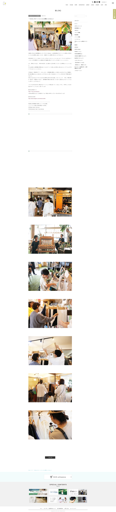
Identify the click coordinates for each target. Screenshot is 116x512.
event (102, 4)
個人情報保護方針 (60, 508)
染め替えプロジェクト (79, 58)
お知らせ (76, 30)
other (106, 4)
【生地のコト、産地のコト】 (80, 64)
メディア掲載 (77, 32)
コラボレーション (78, 70)
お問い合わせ (66, 508)
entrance (76, 47)
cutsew (92, 4)
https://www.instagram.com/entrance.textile (36, 98)
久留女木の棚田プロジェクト (80, 56)
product (87, 4)
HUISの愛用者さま (78, 53)
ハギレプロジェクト (79, 60)
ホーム (41, 508)
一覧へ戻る (50, 457)
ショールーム (77, 39)
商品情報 (76, 34)
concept (71, 4)
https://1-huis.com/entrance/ (33, 91)
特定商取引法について (52, 508)
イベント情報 (77, 37)
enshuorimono (81, 4)
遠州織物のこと (78, 28)
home (67, 4)
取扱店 (76, 44)
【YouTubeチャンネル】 (79, 62)
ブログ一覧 (45, 508)
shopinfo (97, 4)
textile (76, 4)
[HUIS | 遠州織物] (4, 2)
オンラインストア (73, 508)
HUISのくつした (78, 51)
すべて (76, 23)
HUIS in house (77, 49)
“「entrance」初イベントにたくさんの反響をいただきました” (42, 470)
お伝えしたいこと (78, 26)
